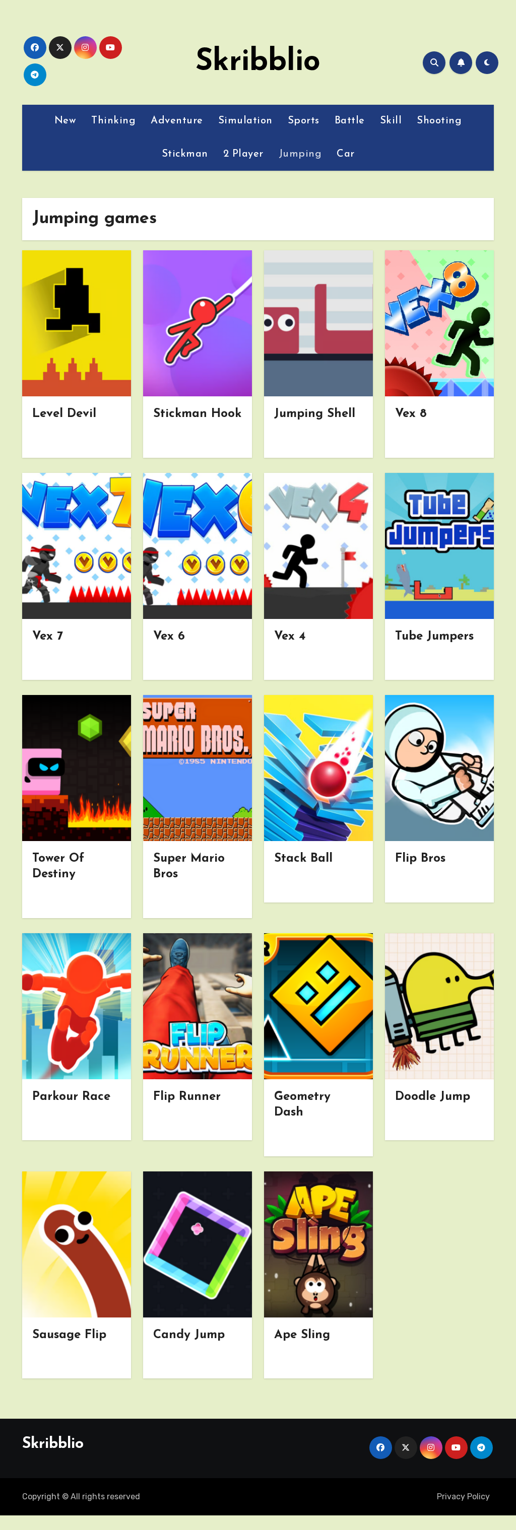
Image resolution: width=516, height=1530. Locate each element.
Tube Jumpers (434, 637)
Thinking (113, 121)
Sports (303, 121)
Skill (391, 121)
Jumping (300, 154)
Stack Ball (303, 859)
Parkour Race (71, 1097)
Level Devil (64, 414)
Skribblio (258, 62)
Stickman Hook (197, 414)
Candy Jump (189, 1335)
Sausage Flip (69, 1335)
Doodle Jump (432, 1097)
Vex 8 (411, 414)
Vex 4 (289, 637)
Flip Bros (420, 859)
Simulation (245, 121)
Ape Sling (302, 1335)
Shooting (439, 121)
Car (346, 154)
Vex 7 (47, 637)
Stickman (185, 154)
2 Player (243, 154)
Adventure (177, 121)
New (65, 121)
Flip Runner (187, 1097)
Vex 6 (169, 637)
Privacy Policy (463, 1496)
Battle (350, 121)
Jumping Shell (314, 414)
